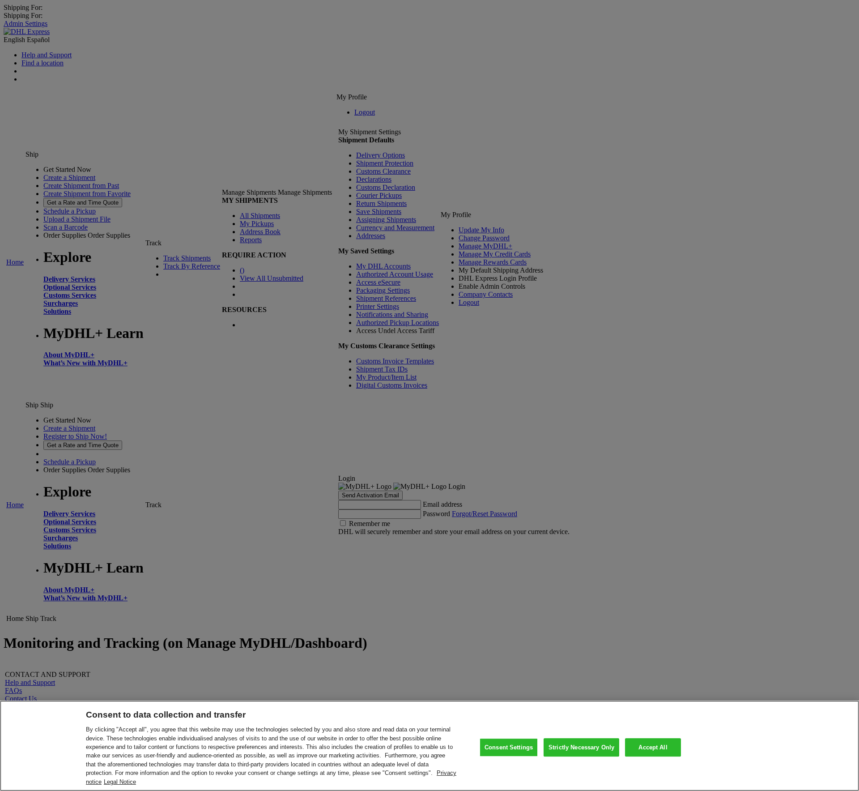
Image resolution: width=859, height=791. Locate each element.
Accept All (652, 747)
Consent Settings (509, 747)
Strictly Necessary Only (581, 747)
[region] (429, 746)
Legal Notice (120, 781)
